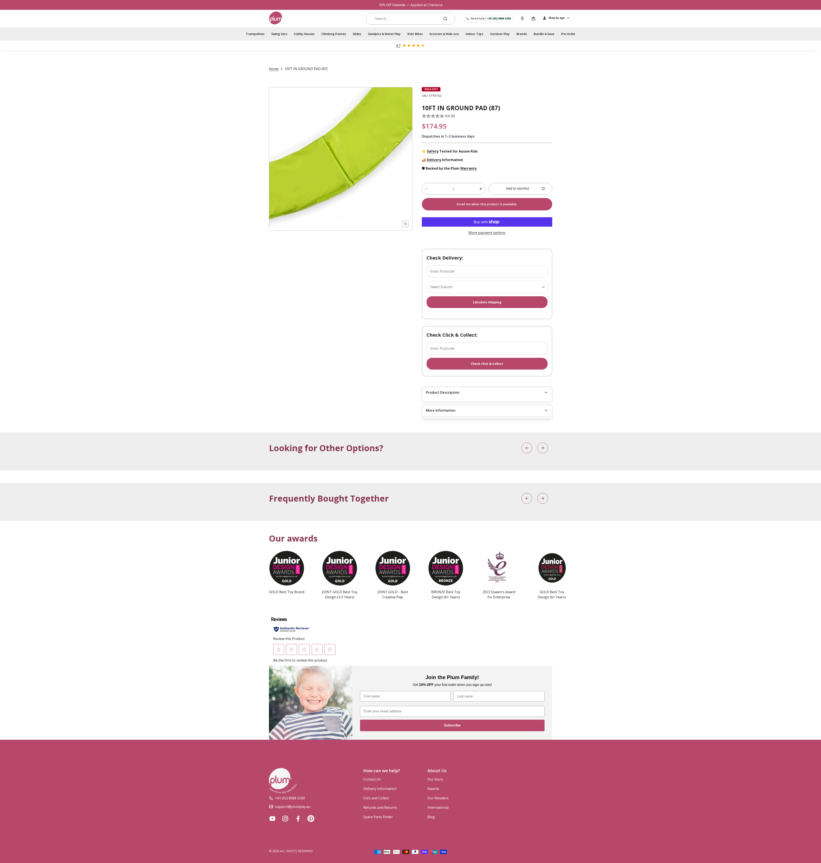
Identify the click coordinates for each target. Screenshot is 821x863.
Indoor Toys (474, 34)
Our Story (435, 779)
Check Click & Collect (487, 364)
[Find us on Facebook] (298, 818)
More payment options (486, 232)
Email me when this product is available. (487, 204)
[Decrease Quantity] (426, 188)
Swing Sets (279, 34)
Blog (431, 817)
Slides (357, 34)
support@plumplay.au (292, 806)
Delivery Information (380, 788)
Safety (433, 151)
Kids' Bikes (415, 34)
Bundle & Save (544, 34)
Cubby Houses (304, 34)
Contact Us (372, 779)
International (438, 807)
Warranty (468, 168)
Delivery (434, 159)
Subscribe (452, 725)
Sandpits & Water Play (384, 34)
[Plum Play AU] (276, 19)
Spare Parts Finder (378, 817)
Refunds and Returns (380, 807)
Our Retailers (438, 798)
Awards (433, 788)
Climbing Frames (333, 34)
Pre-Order (568, 34)
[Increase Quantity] (481, 188)
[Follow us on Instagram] (285, 818)
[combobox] (406, 18)
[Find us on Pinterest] (310, 818)
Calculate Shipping (487, 302)
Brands (522, 34)
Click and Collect (376, 798)
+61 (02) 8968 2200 (290, 798)
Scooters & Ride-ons (444, 34)
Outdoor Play (499, 34)
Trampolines (255, 34)
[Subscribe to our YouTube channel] (272, 818)
